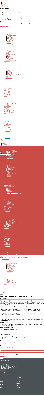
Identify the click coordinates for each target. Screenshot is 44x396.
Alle (25, 293)
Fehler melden (4, 394)
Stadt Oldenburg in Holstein (4, 360)
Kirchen (5, 87)
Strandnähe (7, 123)
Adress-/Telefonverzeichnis (8, 182)
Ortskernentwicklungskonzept (8, 235)
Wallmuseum (8, 128)
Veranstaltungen (6, 120)
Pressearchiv (8, 53)
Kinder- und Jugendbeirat (11, 47)
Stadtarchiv (5, 96)
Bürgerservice (8, 33)
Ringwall (7, 126)
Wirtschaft (5, 114)
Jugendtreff (9, 83)
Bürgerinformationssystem (11, 35)
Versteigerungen (10, 38)
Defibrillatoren (6, 65)
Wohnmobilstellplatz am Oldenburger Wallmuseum (12, 135)
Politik (6, 45)
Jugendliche (7, 82)
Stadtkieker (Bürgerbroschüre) (12, 44)
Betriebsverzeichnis (9, 115)
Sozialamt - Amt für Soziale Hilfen (11, 54)
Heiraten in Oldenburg (10, 39)
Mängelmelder (6, 62)
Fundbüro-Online (10, 37)
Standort (7, 99)
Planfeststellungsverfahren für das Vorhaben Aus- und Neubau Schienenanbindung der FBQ (19, 116)
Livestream (9, 41)
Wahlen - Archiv (11, 51)
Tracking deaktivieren (5, 26)
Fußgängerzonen (8, 130)
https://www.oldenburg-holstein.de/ (9, 366)
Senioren (5, 90)
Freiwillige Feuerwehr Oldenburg (9, 67)
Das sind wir (7, 69)
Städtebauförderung (7, 111)
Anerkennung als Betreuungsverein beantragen (8, 348)
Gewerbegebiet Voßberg (11, 102)
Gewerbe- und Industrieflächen (11, 100)
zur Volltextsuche (5, 6)
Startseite (3, 143)
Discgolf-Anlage (8, 94)
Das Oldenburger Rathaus (10, 132)
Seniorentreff (8, 92)
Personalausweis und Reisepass (12, 42)
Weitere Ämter (8, 59)
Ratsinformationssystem (11, 46)
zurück (5, 356)
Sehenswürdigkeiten (7, 125)
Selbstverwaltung (10, 49)
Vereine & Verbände (7, 97)
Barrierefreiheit (4, 144)
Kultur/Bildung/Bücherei (8, 88)
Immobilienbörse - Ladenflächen (11, 110)
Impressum (4, 392)
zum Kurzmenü (4, 5)
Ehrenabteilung (9, 72)
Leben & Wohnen (5, 63)
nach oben (2, 356)
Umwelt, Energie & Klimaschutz (9, 112)
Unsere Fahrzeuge (8, 75)
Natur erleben (6, 122)
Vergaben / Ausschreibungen (10, 58)
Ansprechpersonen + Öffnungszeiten (11, 32)
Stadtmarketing (6, 109)
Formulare (9, 36)
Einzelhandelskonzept (7, 117)
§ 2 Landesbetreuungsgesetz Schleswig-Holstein (10, 343)
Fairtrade (5, 108)
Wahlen (8, 50)
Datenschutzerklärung (31, 12)
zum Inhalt (3, 2)
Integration (5, 80)
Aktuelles (7, 29)
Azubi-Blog (9, 57)
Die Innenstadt (8, 127)
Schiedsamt (9, 43)
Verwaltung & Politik (5, 28)
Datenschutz (4, 147)
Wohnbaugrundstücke (9, 104)
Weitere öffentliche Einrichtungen (11, 60)
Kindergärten (8, 84)
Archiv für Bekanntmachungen (12, 31)
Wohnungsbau (8, 105)
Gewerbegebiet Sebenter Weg (12, 103)
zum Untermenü (4, 4)
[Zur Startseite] (5, 141)
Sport (5, 93)
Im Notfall (5, 64)
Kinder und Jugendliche (7, 81)
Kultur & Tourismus (5, 118)
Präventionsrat (6, 89)
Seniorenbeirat (9, 48)
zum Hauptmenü (5, 3)
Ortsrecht (7, 52)
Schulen (7, 86)
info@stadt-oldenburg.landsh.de (8, 367)
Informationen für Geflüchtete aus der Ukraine (11, 66)
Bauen (5, 217)
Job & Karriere (8, 55)
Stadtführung (8, 131)
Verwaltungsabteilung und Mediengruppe (14, 74)
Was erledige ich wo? (10, 34)
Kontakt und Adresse (9, 78)
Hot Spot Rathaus (10, 40)
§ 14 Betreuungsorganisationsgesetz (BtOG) (9, 342)
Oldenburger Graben (9, 124)
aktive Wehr (9, 71)
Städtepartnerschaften (7, 95)
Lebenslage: (2, 292)
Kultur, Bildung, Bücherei (8, 133)
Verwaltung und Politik (7, 148)
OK (1, 26)
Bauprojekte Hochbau (7, 106)
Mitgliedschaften (8, 77)
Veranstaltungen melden (10, 121)
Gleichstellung (6, 79)
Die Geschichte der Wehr (10, 76)
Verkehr (5, 113)
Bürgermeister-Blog (7, 61)
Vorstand (8, 70)
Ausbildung (9, 56)
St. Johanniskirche (8, 129)
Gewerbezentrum (10, 101)
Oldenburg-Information (7, 119)
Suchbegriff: (2, 291)
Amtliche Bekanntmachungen (10, 30)
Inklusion (5, 199)
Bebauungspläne (6, 107)
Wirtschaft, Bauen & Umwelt (6, 98)
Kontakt (3, 145)
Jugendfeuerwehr (10, 73)
